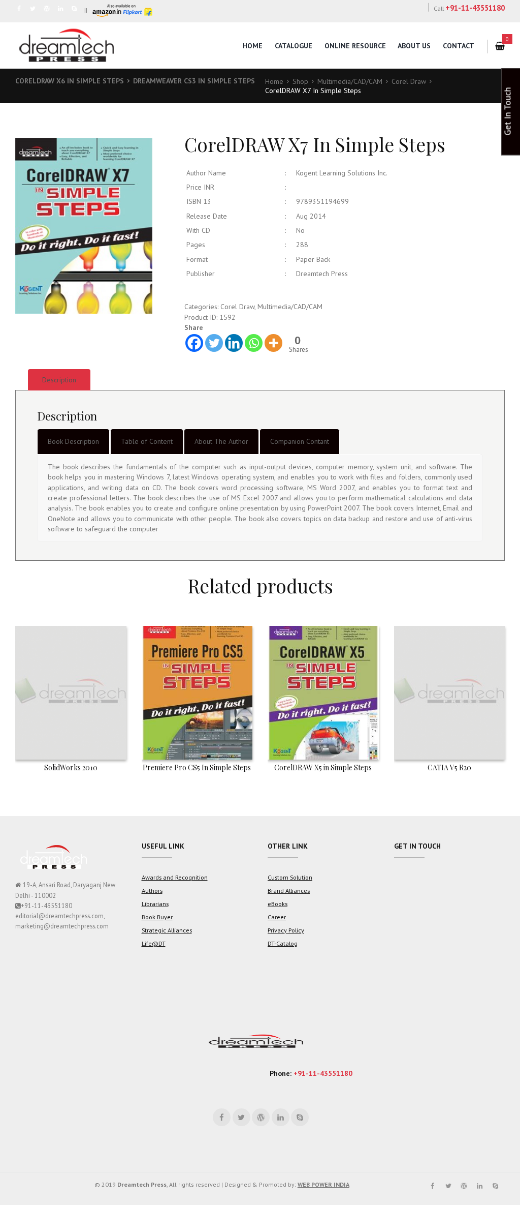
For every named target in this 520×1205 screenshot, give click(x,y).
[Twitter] (214, 343)
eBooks (277, 903)
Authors (152, 890)
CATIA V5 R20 (449, 767)
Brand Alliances (289, 890)
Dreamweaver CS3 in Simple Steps (194, 80)
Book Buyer (157, 917)
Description (59, 379)
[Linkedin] (234, 343)
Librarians (155, 903)
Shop (300, 81)
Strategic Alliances (167, 930)
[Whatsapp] (254, 343)
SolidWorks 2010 (71, 767)
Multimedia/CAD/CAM (349, 81)
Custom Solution (290, 877)
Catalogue (293, 45)
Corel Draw (409, 81)
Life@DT (154, 943)
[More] (273, 343)
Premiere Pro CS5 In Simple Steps (197, 767)
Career (277, 917)
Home (253, 45)
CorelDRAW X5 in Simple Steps (323, 767)
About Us (414, 45)
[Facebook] (194, 343)
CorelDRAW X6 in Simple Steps (69, 80)
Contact (458, 45)
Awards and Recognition (175, 877)
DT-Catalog (283, 943)
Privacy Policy (286, 930)
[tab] (59, 379)
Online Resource (355, 45)
